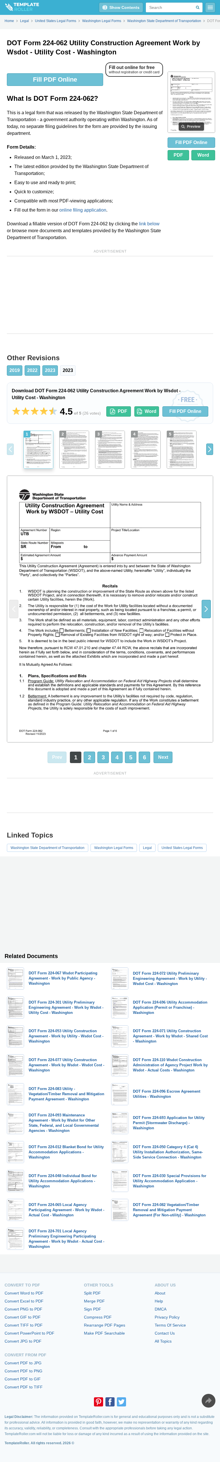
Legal (147, 848)
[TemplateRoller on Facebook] (110, 1401)
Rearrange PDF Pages (104, 1325)
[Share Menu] (208, 1401)
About (160, 1293)
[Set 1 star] (16, 411)
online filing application (82, 210)
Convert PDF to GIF (23, 1379)
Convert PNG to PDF (23, 1309)
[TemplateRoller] (19, 7)
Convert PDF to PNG (23, 1371)
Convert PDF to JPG (23, 1363)
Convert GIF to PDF (23, 1317)
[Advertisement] (110, 295)
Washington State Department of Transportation (48, 848)
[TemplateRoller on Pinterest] (98, 1401)
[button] (209, 449)
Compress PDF (98, 1317)
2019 (14, 370)
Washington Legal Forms (113, 848)
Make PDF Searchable (104, 1333)
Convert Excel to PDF (24, 1301)
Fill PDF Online (55, 79)
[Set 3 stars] (34, 411)
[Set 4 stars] (43, 411)
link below (149, 223)
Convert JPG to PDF (23, 1341)
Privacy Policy (167, 1317)
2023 (50, 370)
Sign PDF (92, 1309)
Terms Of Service (170, 1325)
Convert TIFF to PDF (24, 1325)
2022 (32, 370)
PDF (178, 155)
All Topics (163, 1341)
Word (203, 155)
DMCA (160, 1309)
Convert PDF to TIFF (24, 1387)
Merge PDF (94, 1301)
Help (159, 1301)
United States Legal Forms (182, 848)
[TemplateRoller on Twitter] (121, 1401)
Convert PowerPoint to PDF (29, 1333)
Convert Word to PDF (24, 1293)
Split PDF (92, 1293)
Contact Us (165, 1333)
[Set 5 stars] (53, 411)
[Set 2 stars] (25, 411)
